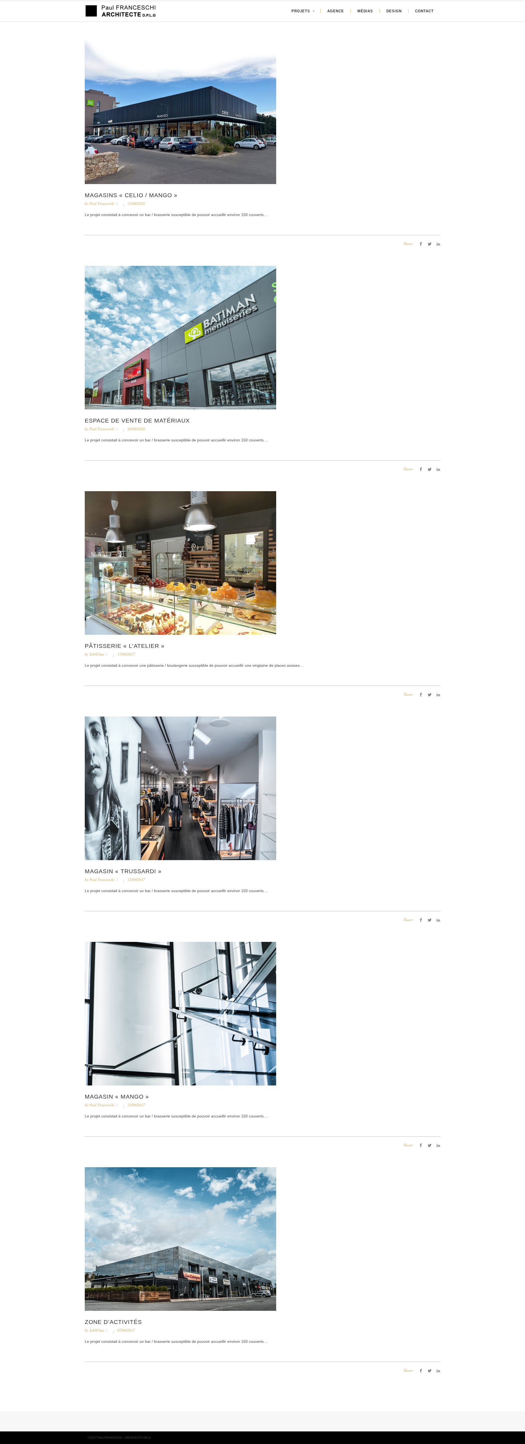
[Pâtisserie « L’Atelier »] (180, 562)
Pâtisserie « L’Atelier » (125, 646)
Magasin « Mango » (117, 1096)
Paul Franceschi (101, 203)
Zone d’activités (113, 1322)
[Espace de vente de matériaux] (180, 337)
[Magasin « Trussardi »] (180, 788)
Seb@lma (96, 654)
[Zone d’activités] (180, 1238)
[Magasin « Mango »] (180, 1013)
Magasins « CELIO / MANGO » (131, 195)
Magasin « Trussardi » (123, 871)
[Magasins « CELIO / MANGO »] (180, 112)
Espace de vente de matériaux (137, 420)
